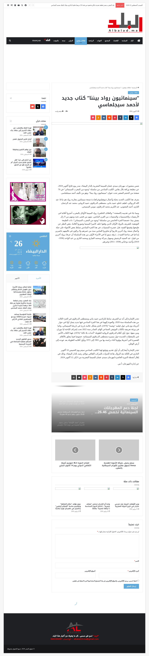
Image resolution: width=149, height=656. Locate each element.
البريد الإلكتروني (133, 571)
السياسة (124, 41)
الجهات (99, 41)
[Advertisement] (74, 63)
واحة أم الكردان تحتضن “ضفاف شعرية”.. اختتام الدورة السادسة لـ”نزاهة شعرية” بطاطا (97, 506)
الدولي (71, 41)
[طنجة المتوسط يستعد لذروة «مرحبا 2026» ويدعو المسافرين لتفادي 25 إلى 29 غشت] (39, 317)
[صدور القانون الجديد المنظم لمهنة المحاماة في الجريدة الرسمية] (39, 342)
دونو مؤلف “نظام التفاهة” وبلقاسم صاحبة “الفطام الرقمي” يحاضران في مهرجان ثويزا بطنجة (68, 506)
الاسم (136, 561)
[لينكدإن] (125, 117)
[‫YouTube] (32, 106)
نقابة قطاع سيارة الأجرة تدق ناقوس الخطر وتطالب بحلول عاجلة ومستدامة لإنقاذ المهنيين (21, 290)
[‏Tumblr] (120, 117)
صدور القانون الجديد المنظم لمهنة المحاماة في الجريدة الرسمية (20, 342)
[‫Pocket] (93, 117)
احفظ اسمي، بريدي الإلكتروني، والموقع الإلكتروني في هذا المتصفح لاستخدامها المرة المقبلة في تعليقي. (104, 581)
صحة (63, 41)
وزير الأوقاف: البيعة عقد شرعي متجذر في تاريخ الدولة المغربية (127, 505)
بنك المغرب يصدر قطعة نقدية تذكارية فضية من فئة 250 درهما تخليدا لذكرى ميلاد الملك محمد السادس (20, 304)
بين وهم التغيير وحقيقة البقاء (22, 151)
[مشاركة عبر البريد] (79, 377)
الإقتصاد (116, 41)
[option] (97, 409)
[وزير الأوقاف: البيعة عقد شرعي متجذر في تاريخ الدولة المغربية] (126, 494)
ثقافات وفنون (80, 41)
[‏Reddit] (109, 117)
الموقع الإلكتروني (90, 571)
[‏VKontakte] (104, 117)
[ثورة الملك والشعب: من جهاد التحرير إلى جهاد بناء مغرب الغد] (39, 131)
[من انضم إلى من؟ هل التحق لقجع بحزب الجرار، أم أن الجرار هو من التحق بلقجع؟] (39, 163)
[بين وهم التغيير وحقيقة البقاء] (39, 152)
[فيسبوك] (136, 117)
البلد (132, 41)
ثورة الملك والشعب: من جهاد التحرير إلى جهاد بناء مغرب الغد (20, 130)
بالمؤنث (56, 41)
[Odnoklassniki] (98, 117)
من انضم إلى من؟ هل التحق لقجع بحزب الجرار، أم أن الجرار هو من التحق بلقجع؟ (21, 163)
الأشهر (17, 278)
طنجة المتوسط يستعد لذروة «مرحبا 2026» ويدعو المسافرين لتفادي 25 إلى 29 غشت (21, 318)
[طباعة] (73, 377)
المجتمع (107, 41)
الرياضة (91, 41)
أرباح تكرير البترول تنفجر (22, 139)
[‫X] (131, 117)
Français (36, 41)
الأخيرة (38, 278)
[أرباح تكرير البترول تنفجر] (39, 142)
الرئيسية (135, 87)
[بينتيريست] (114, 117)
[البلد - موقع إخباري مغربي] (125, 23)
